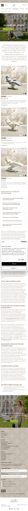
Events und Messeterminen (7, 453)
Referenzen (3, 456)
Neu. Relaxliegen (4, 448)
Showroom (3, 455)
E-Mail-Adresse (4, 474)
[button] (14, 1)
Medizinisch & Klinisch (7, 486)
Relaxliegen (22, 8)
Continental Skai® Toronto (11, 318)
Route (2, 437)
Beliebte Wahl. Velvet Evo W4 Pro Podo (9, 446)
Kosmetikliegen (15, 8)
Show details (21, 259)
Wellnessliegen (8, 8)
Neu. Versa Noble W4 (5, 447)
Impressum (3, 459)
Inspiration (3, 458)
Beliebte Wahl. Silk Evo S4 (7, 443)
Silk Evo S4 (4, 98)
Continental (9, 96)
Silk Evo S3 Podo (6, 140)
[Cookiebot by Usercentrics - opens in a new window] (21, 242)
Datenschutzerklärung (20, 493)
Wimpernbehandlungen (6, 339)
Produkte (2, 8)
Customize (13, 268)
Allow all (14, 263)
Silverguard (4, 96)
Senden (3, 491)
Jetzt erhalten (14, 421)
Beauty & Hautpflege (7, 481)
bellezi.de (2, 11)
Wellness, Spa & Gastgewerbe (9, 483)
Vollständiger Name (6, 468)
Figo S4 (3, 180)
